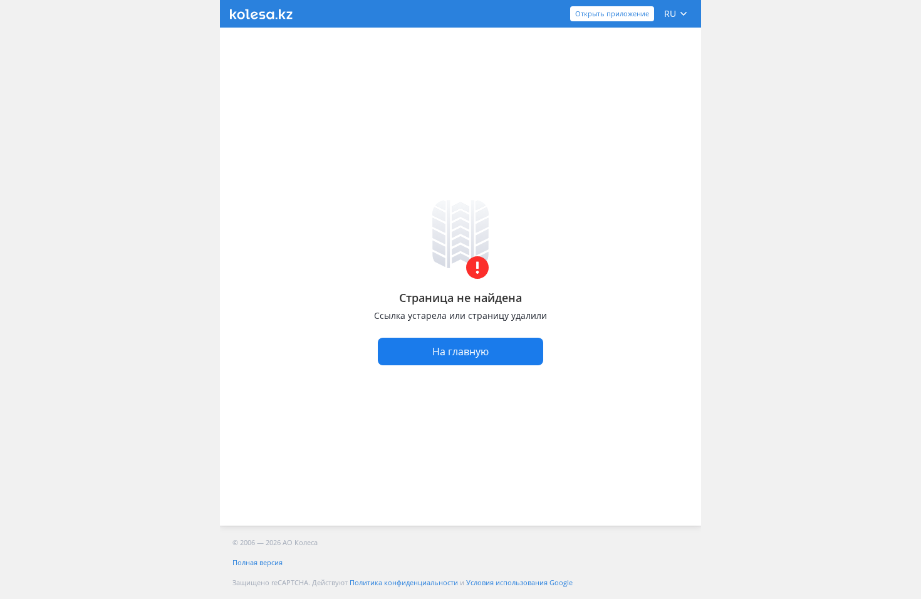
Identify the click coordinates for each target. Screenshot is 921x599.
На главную (460, 351)
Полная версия (257, 562)
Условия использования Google (519, 582)
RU (670, 13)
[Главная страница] (261, 14)
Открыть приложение (612, 13)
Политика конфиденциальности (404, 582)
